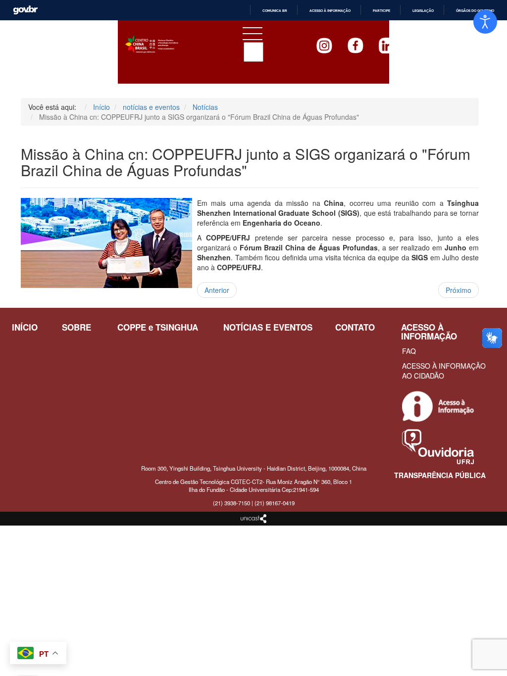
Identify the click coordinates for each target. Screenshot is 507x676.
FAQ (409, 351)
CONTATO (355, 327)
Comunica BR (274, 10)
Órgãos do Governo (475, 10)
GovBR (25, 10)
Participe (381, 10)
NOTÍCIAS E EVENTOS (267, 327)
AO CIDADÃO (423, 376)
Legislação (423, 10)
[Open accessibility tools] (485, 22)
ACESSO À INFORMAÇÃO (444, 366)
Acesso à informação (330, 10)
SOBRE (76, 327)
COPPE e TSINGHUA (157, 327)
